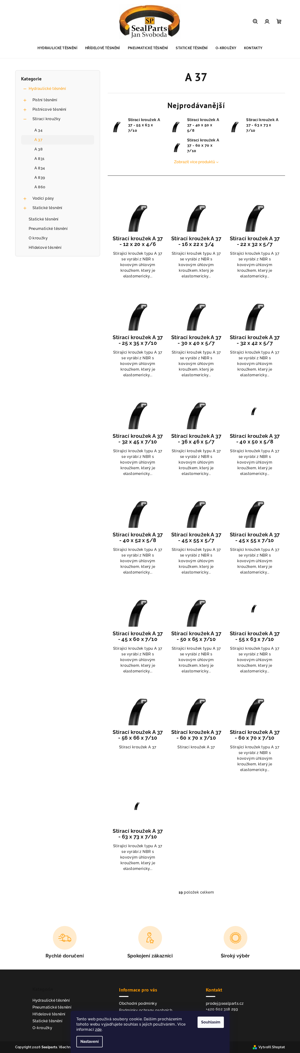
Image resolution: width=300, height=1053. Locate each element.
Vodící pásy (43, 198)
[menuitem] (57, 48)
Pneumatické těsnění (48, 228)
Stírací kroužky (46, 119)
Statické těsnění (47, 208)
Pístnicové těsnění (49, 109)
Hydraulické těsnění (47, 88)
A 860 (40, 187)
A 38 (38, 149)
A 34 (38, 130)
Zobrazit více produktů (194, 162)
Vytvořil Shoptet (271, 1047)
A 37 (38, 139)
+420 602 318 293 (222, 1009)
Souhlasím (210, 1022)
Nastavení (89, 1041)
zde (98, 1029)
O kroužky (38, 238)
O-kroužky (42, 1028)
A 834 (39, 168)
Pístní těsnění (44, 100)
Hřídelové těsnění (45, 247)
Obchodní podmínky (138, 1003)
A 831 (39, 158)
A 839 (39, 177)
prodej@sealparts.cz (225, 1003)
